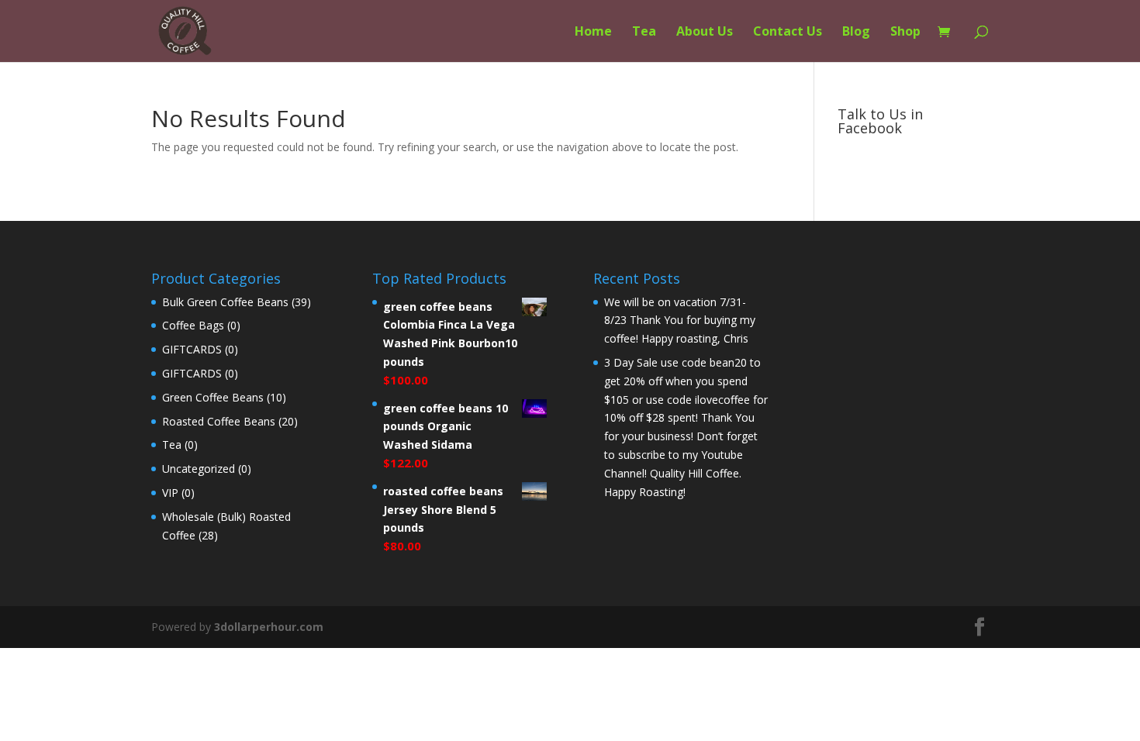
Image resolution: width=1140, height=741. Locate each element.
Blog (856, 33)
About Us (704, 33)
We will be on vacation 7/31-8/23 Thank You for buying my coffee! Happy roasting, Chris (679, 320)
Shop (905, 33)
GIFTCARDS (192, 349)
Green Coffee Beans (213, 397)
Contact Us (787, 33)
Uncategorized (198, 468)
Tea (644, 33)
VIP (170, 492)
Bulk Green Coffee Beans (225, 302)
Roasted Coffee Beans (218, 421)
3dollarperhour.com (268, 626)
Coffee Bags (193, 325)
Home (593, 33)
